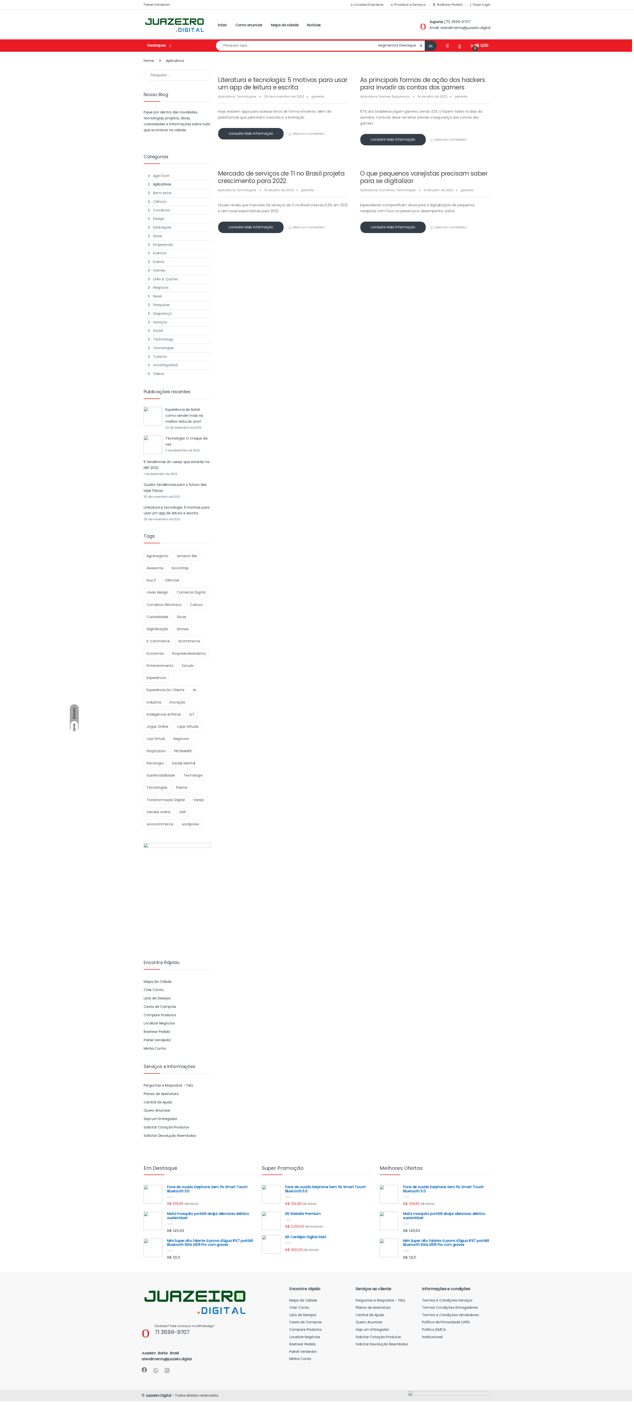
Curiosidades (157, 616)
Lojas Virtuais (188, 726)
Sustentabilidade (161, 775)
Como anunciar (249, 25)
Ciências (172, 580)
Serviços (160, 322)
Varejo (198, 799)
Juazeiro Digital (158, 1395)
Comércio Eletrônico (164, 604)
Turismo (160, 356)
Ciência (159, 201)
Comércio (387, 190)
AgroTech (161, 175)
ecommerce (189, 641)
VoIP (182, 811)
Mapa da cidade (284, 25)
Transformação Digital (166, 799)
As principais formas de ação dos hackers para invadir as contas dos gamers (422, 84)
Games (384, 96)
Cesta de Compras (160, 1006)
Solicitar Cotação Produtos (166, 1127)
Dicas (157, 236)
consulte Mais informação (251, 133)
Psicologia (155, 763)
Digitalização (157, 629)
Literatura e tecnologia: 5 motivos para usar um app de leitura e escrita (282, 84)
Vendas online (158, 811)
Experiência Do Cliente (166, 689)
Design (158, 218)
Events (158, 261)
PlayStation (156, 751)
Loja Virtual (156, 738)
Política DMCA (434, 1329)
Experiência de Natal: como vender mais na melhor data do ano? (184, 415)
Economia (155, 653)
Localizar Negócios (159, 1023)
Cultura (196, 604)
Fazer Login (481, 4)
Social (158, 330)
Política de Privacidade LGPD (446, 1322)
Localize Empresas (369, 4)
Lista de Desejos (157, 998)
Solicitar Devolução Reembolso (170, 1135)
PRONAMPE (183, 751)
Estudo (187, 665)
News (157, 296)
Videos (158, 373)
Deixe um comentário (308, 133)
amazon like (187, 555)
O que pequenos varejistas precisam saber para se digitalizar (423, 177)
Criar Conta (153, 989)
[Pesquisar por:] (177, 75)
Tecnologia (193, 775)
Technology (163, 339)
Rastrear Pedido (450, 4)
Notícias (314, 25)
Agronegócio (157, 555)
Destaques (162, 227)
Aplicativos (226, 96)
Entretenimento (160, 665)
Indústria (154, 702)
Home (149, 60)
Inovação (177, 702)
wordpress (190, 824)
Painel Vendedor (157, 4)
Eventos (159, 253)
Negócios (161, 287)
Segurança (401, 96)
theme (181, 787)
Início (222, 25)
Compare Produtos (160, 1015)
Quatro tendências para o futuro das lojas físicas (175, 487)
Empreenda (163, 244)
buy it (151, 580)
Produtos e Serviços (410, 4)
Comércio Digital (191, 592)
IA (194, 689)
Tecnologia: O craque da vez (186, 441)
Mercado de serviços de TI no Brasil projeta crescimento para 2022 (281, 177)
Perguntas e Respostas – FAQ (168, 1085)
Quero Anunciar (157, 1110)
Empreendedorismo (189, 653)
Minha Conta (154, 1048)
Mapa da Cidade (158, 981)
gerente (317, 96)
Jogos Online (157, 726)
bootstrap (180, 568)
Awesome (155, 568)
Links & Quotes (165, 279)
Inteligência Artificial (164, 714)
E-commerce (158, 641)
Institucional (432, 1336)
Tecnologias (246, 96)
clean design (157, 592)
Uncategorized (165, 365)
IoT (191, 714)
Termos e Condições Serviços (447, 1300)
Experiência (156, 677)
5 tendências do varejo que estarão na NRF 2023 (177, 464)
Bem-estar (162, 192)
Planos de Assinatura (161, 1093)
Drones (183, 629)
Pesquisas (161, 304)
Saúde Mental (183, 763)
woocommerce (160, 824)
